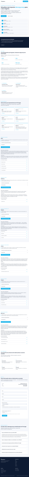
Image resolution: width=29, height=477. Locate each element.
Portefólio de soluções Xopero (14, 284)
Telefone (3, 399)
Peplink (16, 462)
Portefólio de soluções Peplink (14, 214)
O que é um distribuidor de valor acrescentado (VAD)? (9, 432)
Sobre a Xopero (14, 286)
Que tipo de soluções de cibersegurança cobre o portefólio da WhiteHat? (12, 452)
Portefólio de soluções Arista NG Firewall (14, 250)
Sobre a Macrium (14, 319)
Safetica (16, 461)
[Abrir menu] (14, 1)
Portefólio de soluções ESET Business (14, 142)
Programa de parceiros (3, 470)
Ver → (27, 168)
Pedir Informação (25, 1)
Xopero (16, 464)
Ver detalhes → (3, 113)
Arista (15, 463)
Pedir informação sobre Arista (5, 254)
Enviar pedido (4, 415)
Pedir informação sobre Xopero (6, 288)
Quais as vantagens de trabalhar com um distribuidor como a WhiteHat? (12, 439)
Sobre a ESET (14, 144)
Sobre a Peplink (14, 216)
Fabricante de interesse (4, 402)
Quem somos (2, 469)
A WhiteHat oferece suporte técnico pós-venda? (8, 449)
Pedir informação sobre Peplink (6, 218)
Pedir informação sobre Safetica (6, 187)
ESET (15, 460)
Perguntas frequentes (3, 471)
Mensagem (3, 405)
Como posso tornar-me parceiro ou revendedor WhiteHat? (10, 446)
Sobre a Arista (14, 252)
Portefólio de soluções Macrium (14, 317)
